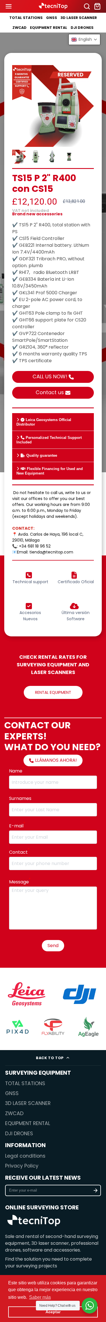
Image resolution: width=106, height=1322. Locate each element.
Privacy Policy (21, 1165)
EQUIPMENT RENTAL (48, 27)
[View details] (33, 1221)
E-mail (17, 826)
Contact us (50, 392)
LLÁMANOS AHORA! (56, 760)
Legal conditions (25, 1156)
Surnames (20, 798)
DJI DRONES (82, 27)
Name (16, 771)
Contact (19, 852)
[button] (84, 39)
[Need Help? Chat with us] (90, 1306)
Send (53, 945)
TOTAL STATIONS (26, 17)
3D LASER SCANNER (78, 17)
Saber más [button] (40, 1297)
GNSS (51, 17)
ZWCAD (19, 27)
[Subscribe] (95, 1190)
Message (20, 882)
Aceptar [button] (53, 1312)
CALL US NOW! (50, 376)
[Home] (53, 6)
